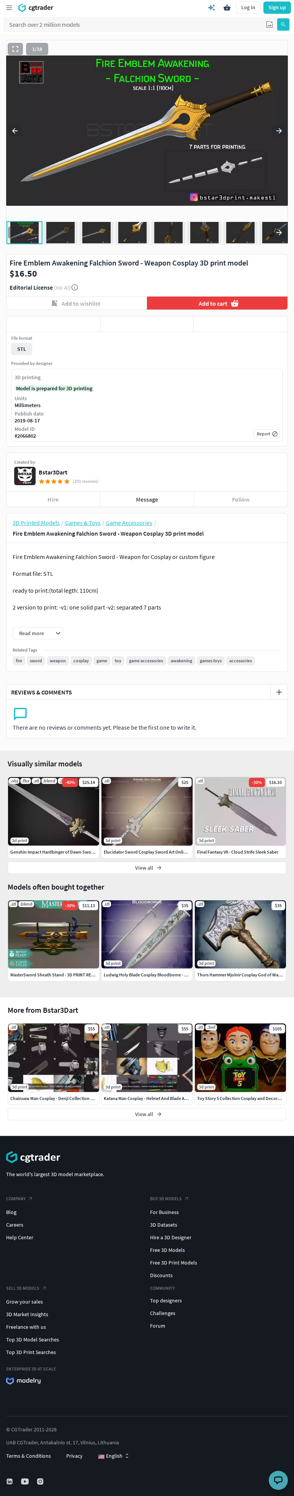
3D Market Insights (27, 1314)
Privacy (74, 1455)
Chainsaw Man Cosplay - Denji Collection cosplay (58, 1098)
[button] (269, 24)
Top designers (166, 1300)
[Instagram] (41, 1481)
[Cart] (227, 8)
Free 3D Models (167, 1250)
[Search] (283, 24)
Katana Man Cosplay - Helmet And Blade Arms (148, 1098)
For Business (164, 1212)
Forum (157, 1325)
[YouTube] (25, 1481)
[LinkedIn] (10, 1481)
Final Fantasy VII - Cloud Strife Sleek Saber (237, 852)
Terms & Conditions (28, 1455)
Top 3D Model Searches (32, 1339)
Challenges (162, 1313)
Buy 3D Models (166, 1198)
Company (16, 1198)
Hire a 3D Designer (170, 1237)
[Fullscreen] (15, 49)
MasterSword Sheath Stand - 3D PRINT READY (54, 975)
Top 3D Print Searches (31, 1352)
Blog (11, 1212)
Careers (14, 1224)
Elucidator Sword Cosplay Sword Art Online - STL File (155, 852)
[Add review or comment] (279, 692)
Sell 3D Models (22, 1288)
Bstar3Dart (53, 472)
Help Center (19, 1237)
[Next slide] (279, 131)
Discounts (161, 1275)
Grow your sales (24, 1301)
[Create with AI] (212, 8)
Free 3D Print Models (173, 1262)
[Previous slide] (15, 131)
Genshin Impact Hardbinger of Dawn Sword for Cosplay (64, 852)
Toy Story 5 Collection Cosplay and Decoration (242, 1098)
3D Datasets (163, 1224)
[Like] (53, 324)
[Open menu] (9, 8)
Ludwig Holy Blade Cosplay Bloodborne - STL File (151, 975)
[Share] (240, 324)
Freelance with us (26, 1326)
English (110, 1456)
